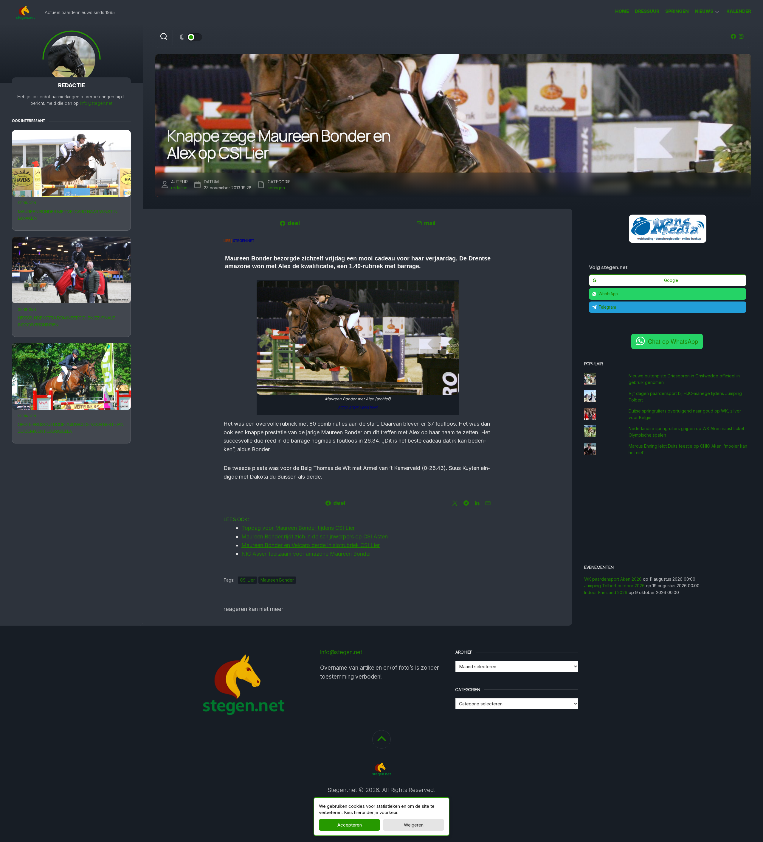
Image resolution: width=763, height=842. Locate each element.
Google (671, 280)
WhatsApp (608, 293)
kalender (738, 11)
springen (677, 11)
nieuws (704, 11)
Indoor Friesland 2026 (605, 592)
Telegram (607, 307)
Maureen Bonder (277, 579)
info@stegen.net (96, 103)
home (622, 11)
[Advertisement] (667, 511)
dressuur (647, 11)
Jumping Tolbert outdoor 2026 (614, 585)
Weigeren (414, 825)
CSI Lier (247, 579)
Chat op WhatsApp (673, 341)
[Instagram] (741, 36)
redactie (179, 187)
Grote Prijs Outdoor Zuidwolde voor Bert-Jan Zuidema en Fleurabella (70, 427)
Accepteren (349, 825)
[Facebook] (733, 36)
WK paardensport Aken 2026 (613, 579)
